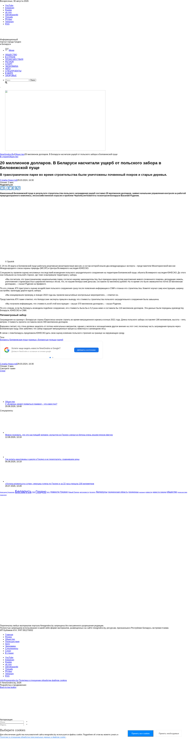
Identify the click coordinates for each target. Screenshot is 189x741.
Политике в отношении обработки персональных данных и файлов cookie (33, 737)
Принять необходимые (169, 733)
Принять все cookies (141, 733)
